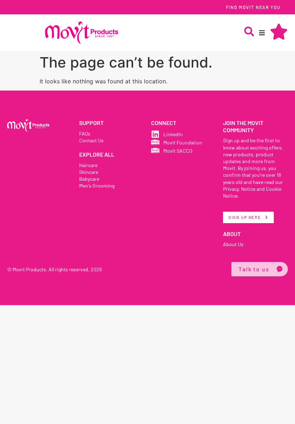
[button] (261, 32)
